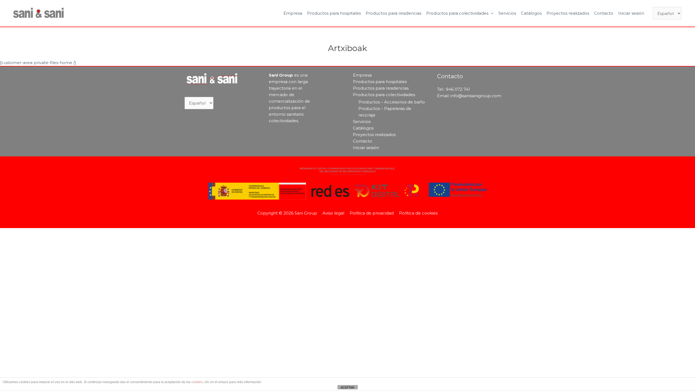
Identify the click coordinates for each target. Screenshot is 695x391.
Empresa (292, 13)
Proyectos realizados (567, 13)
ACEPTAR (347, 387)
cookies (197, 382)
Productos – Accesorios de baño (391, 102)
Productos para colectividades (457, 13)
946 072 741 (458, 89)
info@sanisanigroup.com (475, 95)
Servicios (507, 13)
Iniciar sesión (631, 13)
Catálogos (531, 13)
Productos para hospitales (334, 13)
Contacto (603, 13)
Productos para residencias (393, 13)
